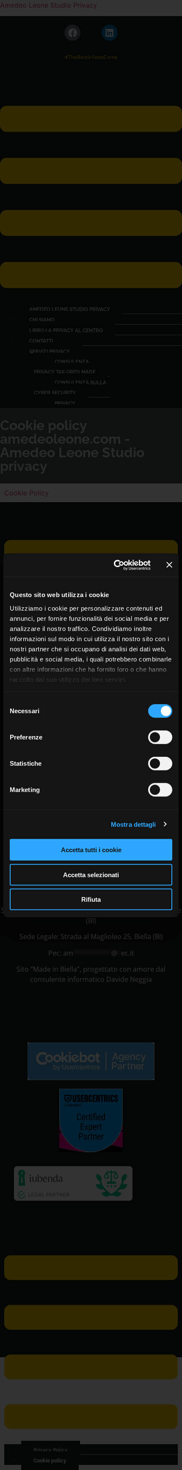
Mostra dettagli (133, 824)
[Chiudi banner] (169, 565)
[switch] (160, 737)
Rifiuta (91, 899)
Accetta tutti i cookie (91, 849)
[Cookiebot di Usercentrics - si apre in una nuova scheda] (114, 564)
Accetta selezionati (91, 874)
